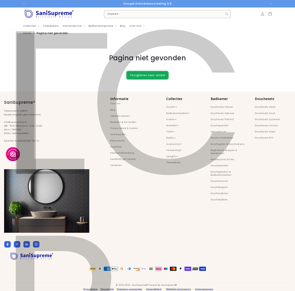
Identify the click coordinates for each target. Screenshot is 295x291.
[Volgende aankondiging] (271, 3)
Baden (170, 137)
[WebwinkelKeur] (13, 153)
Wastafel (171, 125)
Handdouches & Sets (222, 159)
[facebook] (7, 244)
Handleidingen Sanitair (123, 158)
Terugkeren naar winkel (147, 75)
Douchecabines (219, 193)
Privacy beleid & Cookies (124, 128)
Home (27, 33)
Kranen (170, 119)
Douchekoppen (219, 187)
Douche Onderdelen (222, 137)
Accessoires (173, 144)
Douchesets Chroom (266, 125)
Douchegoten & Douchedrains (228, 144)
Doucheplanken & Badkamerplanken (221, 173)
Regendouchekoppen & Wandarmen (224, 152)
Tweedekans (173, 162)
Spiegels (171, 156)
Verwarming (173, 150)
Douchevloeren (219, 180)
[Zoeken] (226, 14)
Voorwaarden (118, 134)
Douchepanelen (220, 125)
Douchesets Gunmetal (267, 119)
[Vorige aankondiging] (24, 3)
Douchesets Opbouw (222, 113)
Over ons (115, 103)
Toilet (169, 131)
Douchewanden (219, 165)
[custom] (17, 244)
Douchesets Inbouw (222, 106)
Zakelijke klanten (120, 115)
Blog (112, 109)
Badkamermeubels (177, 113)
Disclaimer (116, 146)
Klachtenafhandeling (122, 152)
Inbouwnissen (219, 131)
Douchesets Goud (265, 113)
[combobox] (167, 14)
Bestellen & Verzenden (123, 122)
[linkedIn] (26, 244)
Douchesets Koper (265, 131)
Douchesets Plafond (222, 119)
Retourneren (117, 140)
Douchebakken (219, 199)
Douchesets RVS (264, 137)
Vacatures (116, 165)
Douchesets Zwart (265, 106)
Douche (170, 106)
